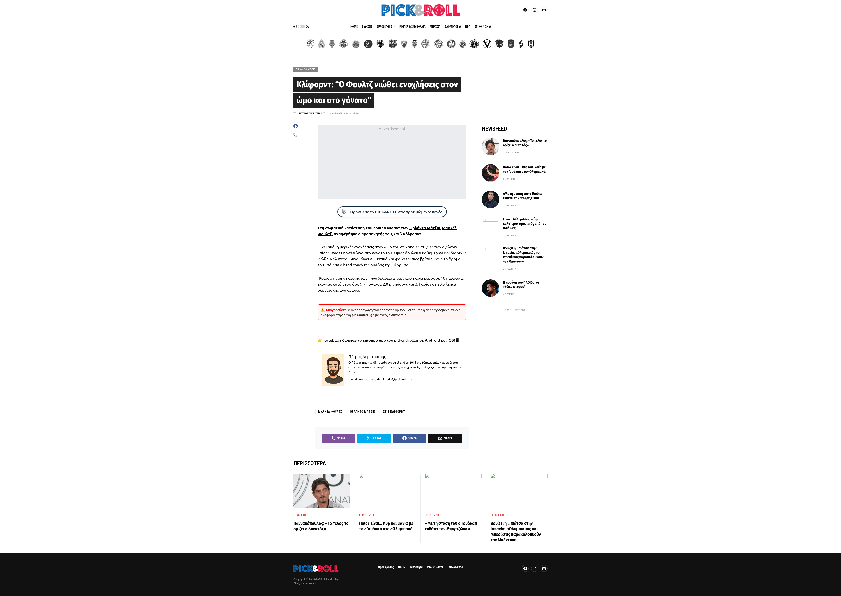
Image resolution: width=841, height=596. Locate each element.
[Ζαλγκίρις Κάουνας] (380, 43)
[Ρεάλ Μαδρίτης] (321, 43)
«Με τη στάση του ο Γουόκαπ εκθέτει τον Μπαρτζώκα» (523, 196)
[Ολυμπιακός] (310, 43)
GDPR (401, 567)
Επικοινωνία (455, 567)
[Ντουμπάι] (414, 43)
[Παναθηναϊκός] (356, 43)
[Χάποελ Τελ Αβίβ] (368, 43)
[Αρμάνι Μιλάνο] (451, 43)
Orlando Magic (306, 69)
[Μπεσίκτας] (531, 43)
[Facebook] (525, 9)
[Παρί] (474, 43)
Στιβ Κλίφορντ (394, 411)
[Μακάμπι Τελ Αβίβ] (425, 43)
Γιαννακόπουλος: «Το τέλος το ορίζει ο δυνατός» (525, 143)
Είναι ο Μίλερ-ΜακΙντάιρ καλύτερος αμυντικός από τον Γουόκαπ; (524, 223)
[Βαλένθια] (332, 43)
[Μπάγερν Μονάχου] (438, 43)
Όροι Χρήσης (386, 567)
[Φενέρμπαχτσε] (343, 43)
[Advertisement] (392, 162)
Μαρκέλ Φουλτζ (330, 411)
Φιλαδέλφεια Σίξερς (386, 278)
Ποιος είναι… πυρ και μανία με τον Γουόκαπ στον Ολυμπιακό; (524, 169)
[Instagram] (534, 9)
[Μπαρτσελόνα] (392, 43)
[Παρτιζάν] (462, 43)
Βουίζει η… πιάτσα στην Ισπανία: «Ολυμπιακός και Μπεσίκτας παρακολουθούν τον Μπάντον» (523, 254)
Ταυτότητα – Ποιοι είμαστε (426, 567)
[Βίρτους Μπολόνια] (487, 43)
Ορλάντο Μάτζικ (424, 227)
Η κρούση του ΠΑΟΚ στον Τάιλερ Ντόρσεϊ (521, 284)
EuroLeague (301, 515)
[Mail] (544, 9)
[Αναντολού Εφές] (511, 43)
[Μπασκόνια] (499, 43)
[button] (301, 26)
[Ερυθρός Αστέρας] (404, 43)
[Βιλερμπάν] (521, 43)
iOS (450, 339)
